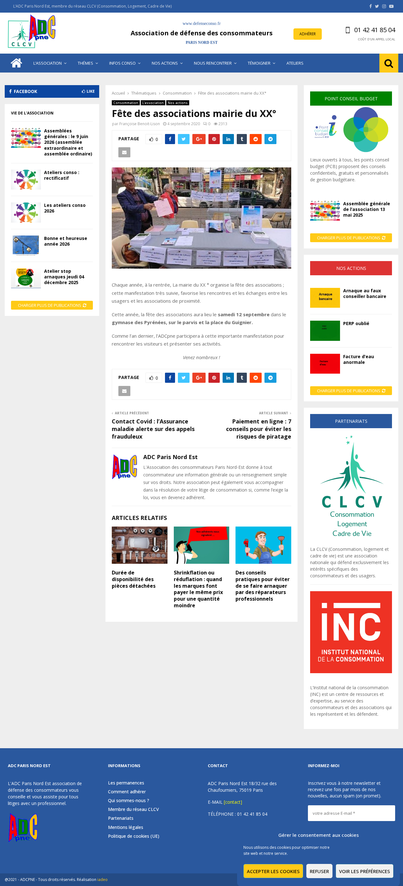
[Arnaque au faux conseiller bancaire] (325, 298)
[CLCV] (351, 542)
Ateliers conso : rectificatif (61, 175)
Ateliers (295, 63)
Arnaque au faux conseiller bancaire (364, 293)
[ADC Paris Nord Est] (33, 33)
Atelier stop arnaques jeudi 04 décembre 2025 (64, 276)
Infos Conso (122, 63)
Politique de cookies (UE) (133, 836)
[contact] (233, 802)
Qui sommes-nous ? (128, 800)
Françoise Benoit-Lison (139, 123)
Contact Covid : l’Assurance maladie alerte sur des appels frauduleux (153, 428)
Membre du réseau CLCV (133, 809)
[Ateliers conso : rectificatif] (26, 179)
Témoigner (259, 63)
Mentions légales (125, 827)
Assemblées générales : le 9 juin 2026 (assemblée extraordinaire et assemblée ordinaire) (68, 142)
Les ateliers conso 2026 (65, 208)
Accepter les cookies (273, 871)
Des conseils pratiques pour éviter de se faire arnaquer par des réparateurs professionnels (263, 585)
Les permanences (126, 783)
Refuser (319, 871)
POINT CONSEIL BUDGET (351, 99)
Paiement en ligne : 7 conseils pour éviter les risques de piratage (258, 428)
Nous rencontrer (213, 63)
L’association (47, 63)
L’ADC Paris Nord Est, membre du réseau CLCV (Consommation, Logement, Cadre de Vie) (92, 6)
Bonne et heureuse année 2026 (65, 241)
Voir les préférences (364, 871)
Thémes (85, 63)
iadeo (102, 879)
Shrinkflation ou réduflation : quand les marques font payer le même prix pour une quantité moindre (198, 589)
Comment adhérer (127, 792)
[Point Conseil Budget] (351, 153)
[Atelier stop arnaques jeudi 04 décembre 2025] (26, 278)
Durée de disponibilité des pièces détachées (134, 579)
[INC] (351, 671)
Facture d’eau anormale (358, 359)
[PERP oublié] (325, 331)
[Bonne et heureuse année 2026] (26, 245)
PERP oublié (356, 323)
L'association (153, 103)
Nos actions (165, 63)
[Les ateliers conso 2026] (26, 212)
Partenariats (120, 818)
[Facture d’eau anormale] (325, 364)
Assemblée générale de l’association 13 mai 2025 (366, 209)
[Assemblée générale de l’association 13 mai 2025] (325, 211)
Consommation (125, 103)
